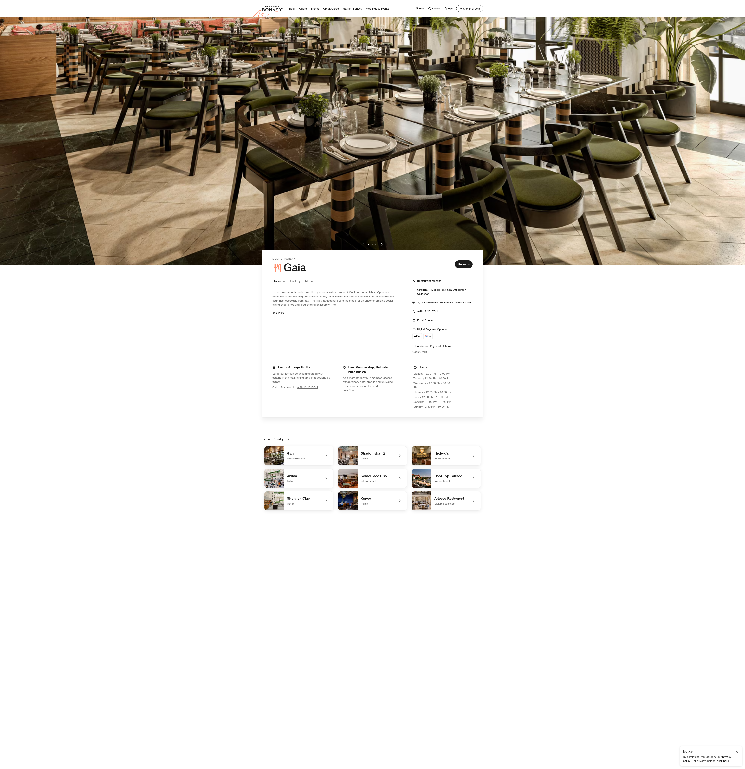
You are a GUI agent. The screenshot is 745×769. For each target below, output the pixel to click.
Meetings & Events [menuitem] (377, 8)
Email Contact (425, 320)
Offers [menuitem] (303, 8)
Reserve (464, 264)
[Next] (382, 244)
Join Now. (362, 390)
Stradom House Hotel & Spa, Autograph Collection (441, 292)
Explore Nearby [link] (273, 439)
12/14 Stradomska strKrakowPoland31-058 (444, 302)
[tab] (279, 283)
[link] (419, 8)
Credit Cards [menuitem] (331, 8)
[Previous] (363, 244)
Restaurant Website (429, 281)
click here (723, 760)
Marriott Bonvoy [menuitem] (352, 8)
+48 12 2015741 (427, 311)
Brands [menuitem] (315, 8)
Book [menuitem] (292, 8)
